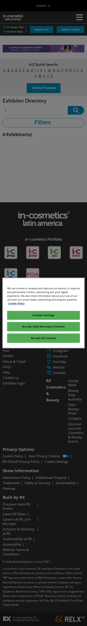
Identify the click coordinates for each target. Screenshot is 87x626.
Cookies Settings (43, 315)
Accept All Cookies (43, 338)
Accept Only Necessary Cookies (43, 326)
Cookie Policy (16, 303)
